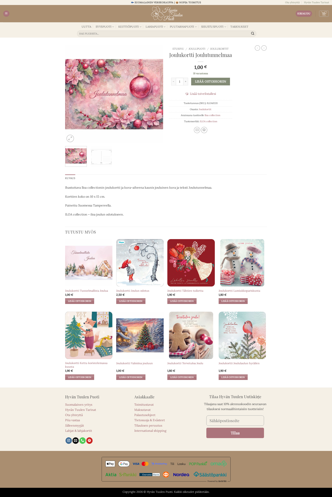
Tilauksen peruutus (148, 425)
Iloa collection (212, 115)
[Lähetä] (253, 34)
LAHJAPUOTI (154, 26)
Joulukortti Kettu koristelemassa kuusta (86, 364)
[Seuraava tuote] (257, 48)
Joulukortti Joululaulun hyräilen (239, 363)
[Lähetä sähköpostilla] (197, 130)
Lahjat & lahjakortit (78, 431)
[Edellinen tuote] (264, 48)
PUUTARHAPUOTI (182, 26)
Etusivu (178, 48)
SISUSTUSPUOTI (212, 26)
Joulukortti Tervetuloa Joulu (185, 363)
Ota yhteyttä (292, 2)
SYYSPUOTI (104, 26)
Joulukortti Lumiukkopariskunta (239, 290)
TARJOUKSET (239, 26)
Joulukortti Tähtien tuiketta (185, 290)
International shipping (150, 431)
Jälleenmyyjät (74, 425)
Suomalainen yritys (78, 404)
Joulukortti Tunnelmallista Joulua (86, 290)
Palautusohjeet (144, 415)
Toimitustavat (144, 404)
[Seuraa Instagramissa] (69, 440)
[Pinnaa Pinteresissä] (204, 130)
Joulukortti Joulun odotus (132, 290)
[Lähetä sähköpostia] (75, 440)
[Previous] (71, 94)
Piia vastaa (72, 420)
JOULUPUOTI (197, 48)
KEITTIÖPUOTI (128, 26)
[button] (6, 14)
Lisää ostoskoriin (210, 81)
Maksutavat (142, 410)
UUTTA (86, 26)
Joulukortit (219, 48)
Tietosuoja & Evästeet (149, 420)
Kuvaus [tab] (70, 178)
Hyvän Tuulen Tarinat (316, 2)
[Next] (156, 94)
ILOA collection (208, 121)
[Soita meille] (82, 440)
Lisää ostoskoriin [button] (79, 301)
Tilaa (235, 432)
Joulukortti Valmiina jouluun (134, 363)
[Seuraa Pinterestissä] (89, 440)
